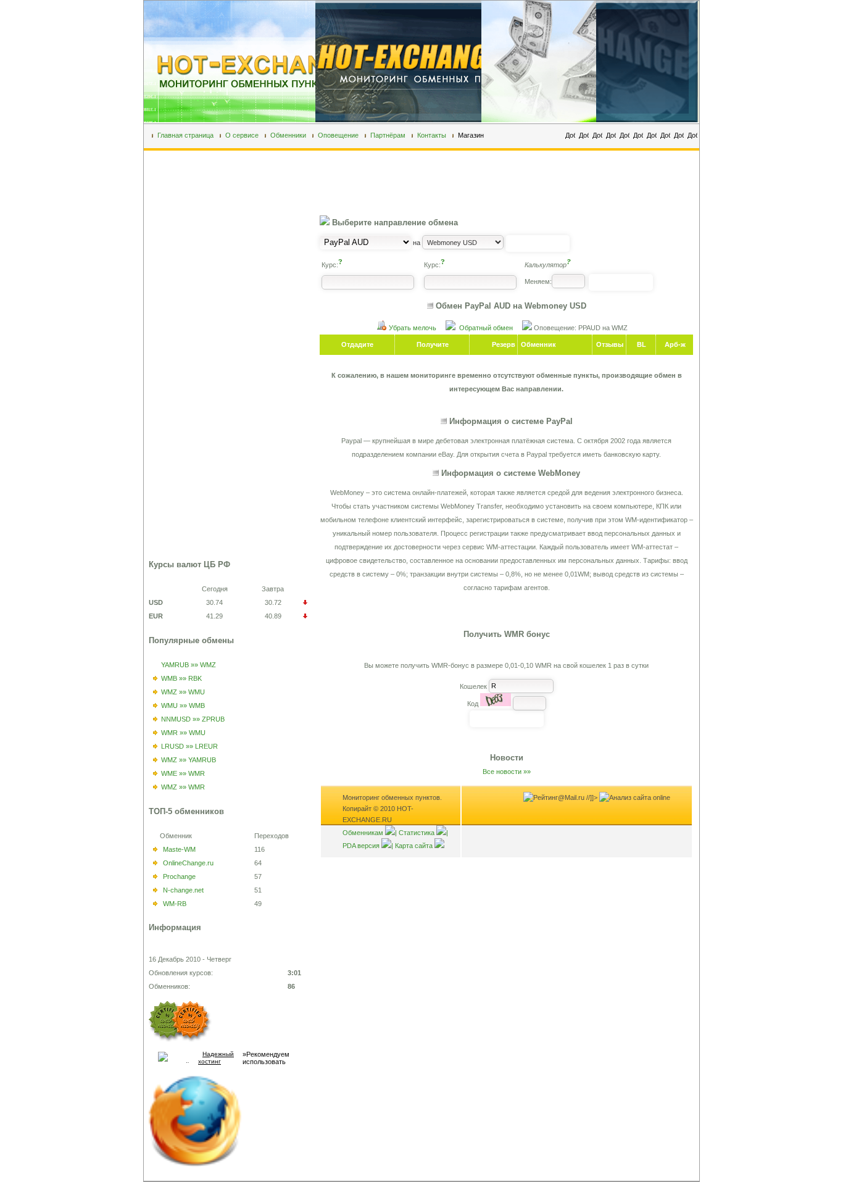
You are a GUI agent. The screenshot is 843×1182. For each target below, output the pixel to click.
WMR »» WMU (183, 732)
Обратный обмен (486, 327)
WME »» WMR (183, 773)
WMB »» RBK (181, 678)
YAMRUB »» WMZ (188, 664)
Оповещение (338, 135)
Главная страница (185, 135)
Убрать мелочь (412, 327)
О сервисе (242, 135)
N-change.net (183, 890)
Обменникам (363, 832)
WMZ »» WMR (183, 787)
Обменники (288, 135)
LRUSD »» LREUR (189, 746)
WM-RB (174, 903)
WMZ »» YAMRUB (188, 760)
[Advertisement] (198, 368)
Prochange (179, 876)
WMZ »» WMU (183, 692)
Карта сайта (414, 845)
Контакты (431, 135)
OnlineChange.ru (188, 863)
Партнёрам (387, 135)
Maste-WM (179, 849)
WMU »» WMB (183, 705)
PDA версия (361, 845)
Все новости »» (507, 771)
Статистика (416, 832)
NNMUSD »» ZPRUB (193, 719)
